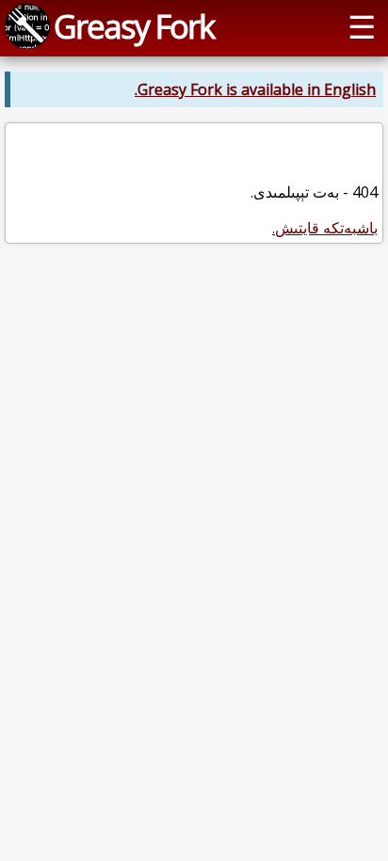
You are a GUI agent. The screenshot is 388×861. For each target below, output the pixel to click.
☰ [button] (362, 26)
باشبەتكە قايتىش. (325, 227)
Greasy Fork (134, 26)
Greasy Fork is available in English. (255, 89)
